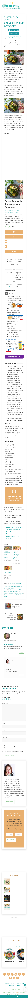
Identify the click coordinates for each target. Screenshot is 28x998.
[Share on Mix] (22, 996)
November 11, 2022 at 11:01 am (11, 640)
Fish (5, 591)
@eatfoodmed (16, 498)
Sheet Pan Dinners (8, 594)
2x (9, 293)
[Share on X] (6, 996)
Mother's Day (7, 588)
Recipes (12, 588)
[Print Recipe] (14, 232)
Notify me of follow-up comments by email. (13, 747)
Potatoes (21, 593)
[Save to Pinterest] (10, 996)
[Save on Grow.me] (14, 996)
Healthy (18, 591)
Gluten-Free (18, 585)
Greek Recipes (7, 586)
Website (4, 737)
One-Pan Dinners (15, 593)
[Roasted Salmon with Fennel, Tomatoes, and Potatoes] (8, 548)
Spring (14, 594)
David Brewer (15, 634)
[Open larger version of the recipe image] (14, 189)
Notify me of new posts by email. (13, 751)
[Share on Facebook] (6, 241)
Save (14, 251)
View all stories (20, 947)
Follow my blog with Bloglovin (12, 37)
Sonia (13, 660)
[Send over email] (26, 996)
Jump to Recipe (14, 30)
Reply (21, 652)
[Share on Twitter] (6, 246)
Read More (9, 802)
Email (4, 730)
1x (6, 293)
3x (12, 293)
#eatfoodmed (15, 500)
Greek (7, 591)
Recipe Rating (6, 697)
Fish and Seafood (11, 585)
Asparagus (12, 589)
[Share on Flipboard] (18, 996)
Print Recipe (14, 33)
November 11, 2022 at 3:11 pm (13, 665)
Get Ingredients (14, 357)
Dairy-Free (12, 583)
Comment (5, 703)
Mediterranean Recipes (16, 586)
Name (4, 723)
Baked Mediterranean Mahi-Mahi (7, 572)
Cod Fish (20, 589)
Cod (16, 589)
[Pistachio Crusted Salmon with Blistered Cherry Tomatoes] (17, 548)
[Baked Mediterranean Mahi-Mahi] (8, 568)
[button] (24, 6)
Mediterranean (7, 593)
